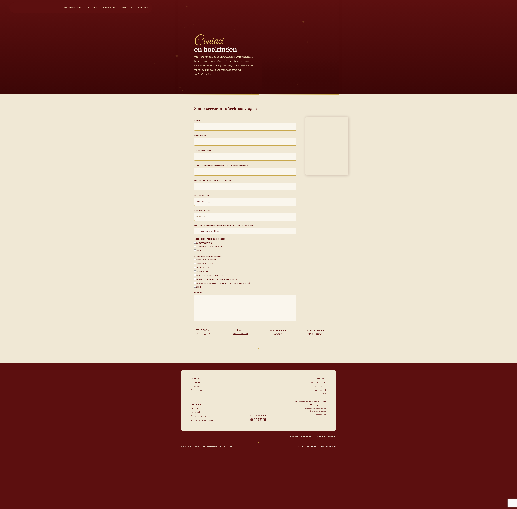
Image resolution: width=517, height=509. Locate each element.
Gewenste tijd (202, 210)
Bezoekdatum (201, 195)
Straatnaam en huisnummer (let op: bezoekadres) (221, 165)
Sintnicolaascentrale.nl (318, 411)
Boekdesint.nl (321, 414)
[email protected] (240, 334)
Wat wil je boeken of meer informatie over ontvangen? (224, 225)
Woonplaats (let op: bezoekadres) (213, 180)
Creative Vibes (330, 446)
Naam (197, 120)
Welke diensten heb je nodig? (209, 239)
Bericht (198, 292)
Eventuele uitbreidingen (207, 256)
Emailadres (200, 135)
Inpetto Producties (315, 446)
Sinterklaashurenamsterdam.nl (314, 408)
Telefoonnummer (203, 150)
